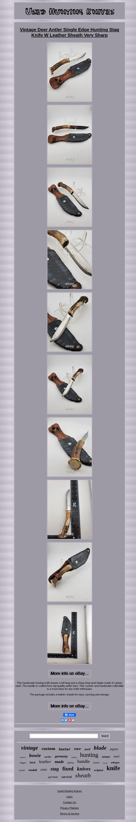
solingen (115, 762)
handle (83, 761)
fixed (67, 769)
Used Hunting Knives (69, 791)
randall (33, 770)
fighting (70, 762)
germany (61, 756)
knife (113, 768)
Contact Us (69, 802)
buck (32, 762)
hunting (89, 755)
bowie (35, 755)
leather (45, 761)
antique (106, 756)
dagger (23, 762)
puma (96, 762)
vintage (29, 748)
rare (77, 748)
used (87, 749)
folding (73, 757)
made (59, 762)
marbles (47, 757)
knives (83, 769)
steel (116, 756)
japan (114, 749)
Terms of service (69, 813)
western (23, 757)
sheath (83, 775)
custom (48, 748)
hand (105, 763)
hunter (64, 749)
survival (66, 777)
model (22, 770)
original (98, 770)
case (43, 769)
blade (100, 748)
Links (69, 796)
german (53, 777)
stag (54, 769)
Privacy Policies (69, 807)
